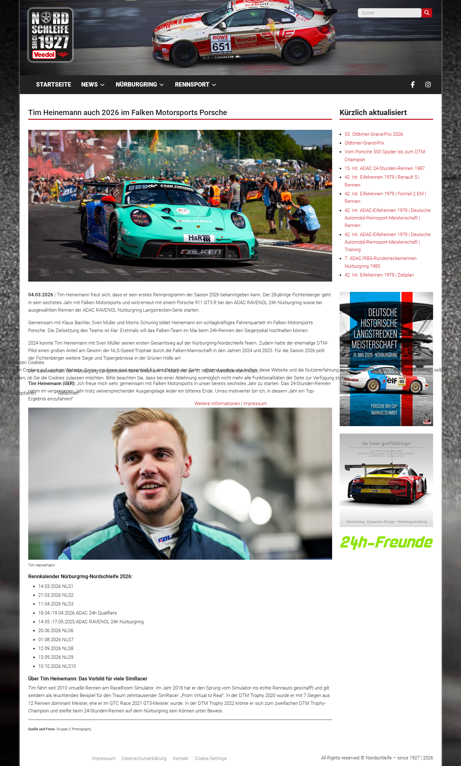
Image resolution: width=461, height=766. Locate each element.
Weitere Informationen (217, 403)
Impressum (255, 403)
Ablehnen (68, 393)
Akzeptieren (23, 393)
